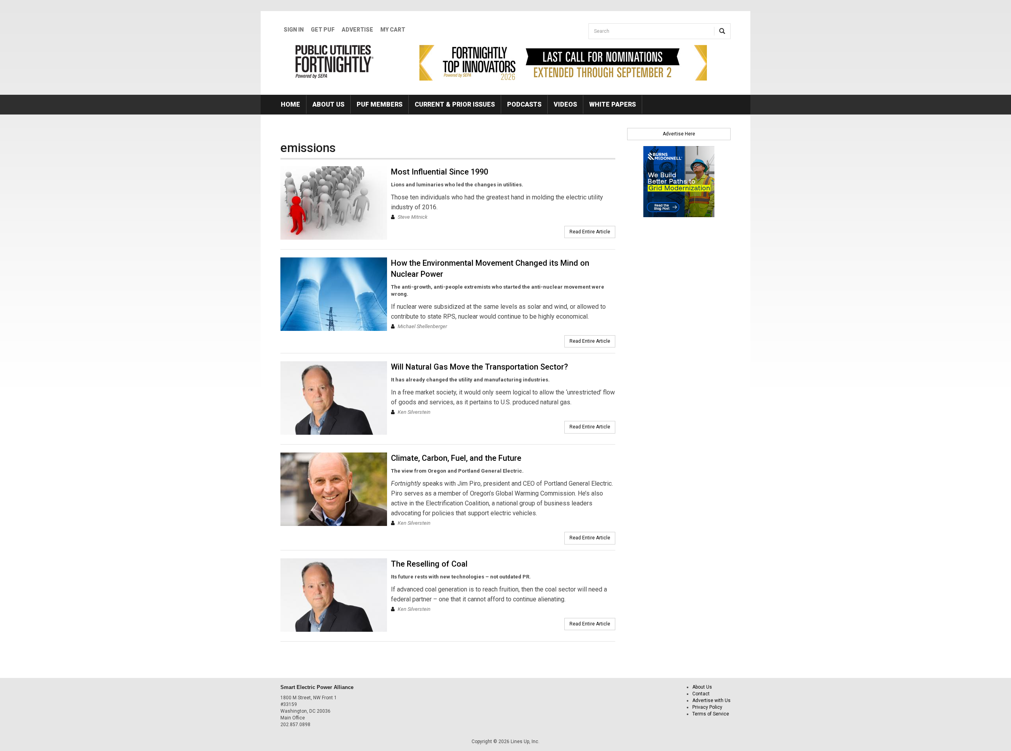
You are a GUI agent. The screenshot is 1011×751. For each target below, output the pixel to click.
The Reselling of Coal (429, 564)
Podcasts (524, 104)
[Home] (334, 61)
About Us (328, 104)
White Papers (612, 104)
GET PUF (322, 29)
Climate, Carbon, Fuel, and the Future (456, 458)
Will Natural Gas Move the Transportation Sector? (479, 367)
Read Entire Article (589, 232)
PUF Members (379, 104)
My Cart (392, 29)
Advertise (357, 29)
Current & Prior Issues (455, 104)
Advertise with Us (711, 700)
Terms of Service (710, 714)
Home (290, 104)
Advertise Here (679, 134)
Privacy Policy (707, 707)
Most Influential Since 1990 (439, 171)
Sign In (294, 29)
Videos (565, 104)
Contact (701, 694)
